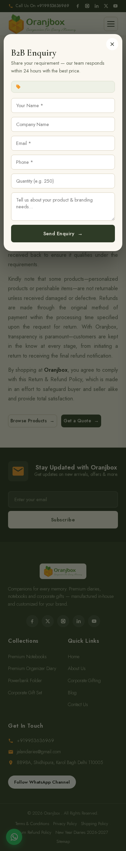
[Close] (112, 44)
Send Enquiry (63, 233)
